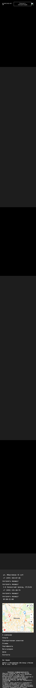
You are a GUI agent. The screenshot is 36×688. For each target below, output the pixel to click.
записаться (11, 100)
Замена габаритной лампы (13, 360)
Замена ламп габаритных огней (14, 370)
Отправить (9, 489)
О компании (7, 635)
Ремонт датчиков (9, 351)
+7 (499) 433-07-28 (11, 578)
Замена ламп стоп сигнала (13, 384)
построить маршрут (10, 581)
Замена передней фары (11, 403)
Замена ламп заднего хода (13, 374)
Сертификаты (7, 646)
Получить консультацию (22, 4)
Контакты (6, 655)
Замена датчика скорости (13, 335)
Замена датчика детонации (13, 321)
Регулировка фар (9, 417)
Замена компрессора (11, 436)
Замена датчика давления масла (15, 316)
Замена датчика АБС (11, 311)
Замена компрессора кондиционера (16, 431)
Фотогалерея (7, 649)
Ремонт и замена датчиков (13, 307)
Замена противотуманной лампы (14, 408)
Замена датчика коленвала (13, 326)
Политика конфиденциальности (18, 672)
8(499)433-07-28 (7, 4)
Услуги (5, 638)
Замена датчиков (9, 346)
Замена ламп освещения (12, 355)
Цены (4, 652)
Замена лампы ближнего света (14, 389)
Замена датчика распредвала (14, 330)
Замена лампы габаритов (12, 393)
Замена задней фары (11, 365)
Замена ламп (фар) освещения (14, 412)
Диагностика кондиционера (13, 427)
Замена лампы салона (11, 398)
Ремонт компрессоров (11, 441)
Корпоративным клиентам (12, 640)
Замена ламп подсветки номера (14, 379)
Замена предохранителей (12, 422)
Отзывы (5, 643)
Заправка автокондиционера (13, 446)
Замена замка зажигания (12, 302)
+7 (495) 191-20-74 (11, 590)
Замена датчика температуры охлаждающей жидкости (14, 341)
